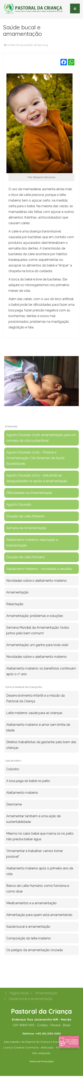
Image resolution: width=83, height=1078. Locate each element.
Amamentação (17, 592)
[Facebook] (63, 62)
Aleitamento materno (22, 793)
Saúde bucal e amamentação (22, 30)
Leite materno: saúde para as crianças (34, 713)
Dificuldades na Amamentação (29, 493)
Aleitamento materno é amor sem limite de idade (38, 727)
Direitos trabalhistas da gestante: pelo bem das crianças (41, 745)
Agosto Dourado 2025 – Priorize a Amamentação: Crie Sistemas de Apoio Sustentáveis (35, 458)
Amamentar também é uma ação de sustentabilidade (33, 819)
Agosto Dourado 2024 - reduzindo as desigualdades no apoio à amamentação (36, 478)
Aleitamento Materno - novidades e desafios (39, 569)
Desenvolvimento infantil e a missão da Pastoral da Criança (35, 698)
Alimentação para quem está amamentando (39, 915)
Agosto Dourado (18, 504)
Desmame (14, 804)
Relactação (14, 604)
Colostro (12, 769)
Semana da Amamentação (26, 528)
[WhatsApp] (71, 62)
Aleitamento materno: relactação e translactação (32, 542)
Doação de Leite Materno (25, 516)
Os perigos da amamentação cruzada (34, 950)
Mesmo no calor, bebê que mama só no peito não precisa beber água (40, 836)
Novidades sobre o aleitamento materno (36, 581)
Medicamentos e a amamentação (31, 903)
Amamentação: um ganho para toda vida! (37, 645)
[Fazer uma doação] (69, 1041)
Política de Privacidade (41, 1061)
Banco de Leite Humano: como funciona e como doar (37, 888)
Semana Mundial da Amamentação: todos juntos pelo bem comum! (37, 630)
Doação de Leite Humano (25, 557)
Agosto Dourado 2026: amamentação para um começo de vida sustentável (41, 437)
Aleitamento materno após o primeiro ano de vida (39, 871)
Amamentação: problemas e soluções (34, 616)
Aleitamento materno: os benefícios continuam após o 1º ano (41, 671)
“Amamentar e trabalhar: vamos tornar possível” (34, 853)
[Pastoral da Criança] (33, 8)
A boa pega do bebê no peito (28, 781)
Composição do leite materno (28, 938)
